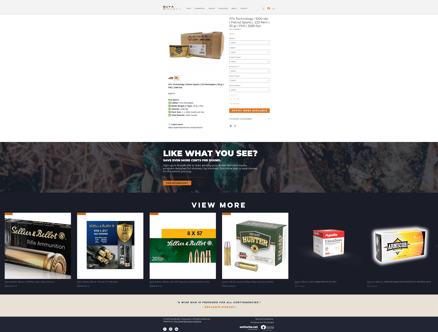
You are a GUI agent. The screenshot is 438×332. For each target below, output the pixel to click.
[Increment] (238, 99)
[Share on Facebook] (230, 126)
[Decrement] (231, 99)
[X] (165, 329)
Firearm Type (235, 57)
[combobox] (249, 42)
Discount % (234, 67)
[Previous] (2, 306)
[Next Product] (436, 245)
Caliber (232, 48)
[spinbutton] (234, 99)
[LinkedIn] (176, 329)
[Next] (435, 306)
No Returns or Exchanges (262, 322)
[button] (263, 8)
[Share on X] (235, 126)
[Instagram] (170, 329)
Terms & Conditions (264, 319)
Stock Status (234, 85)
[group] (219, 250)
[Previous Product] (1, 245)
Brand (232, 38)
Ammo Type (234, 76)
